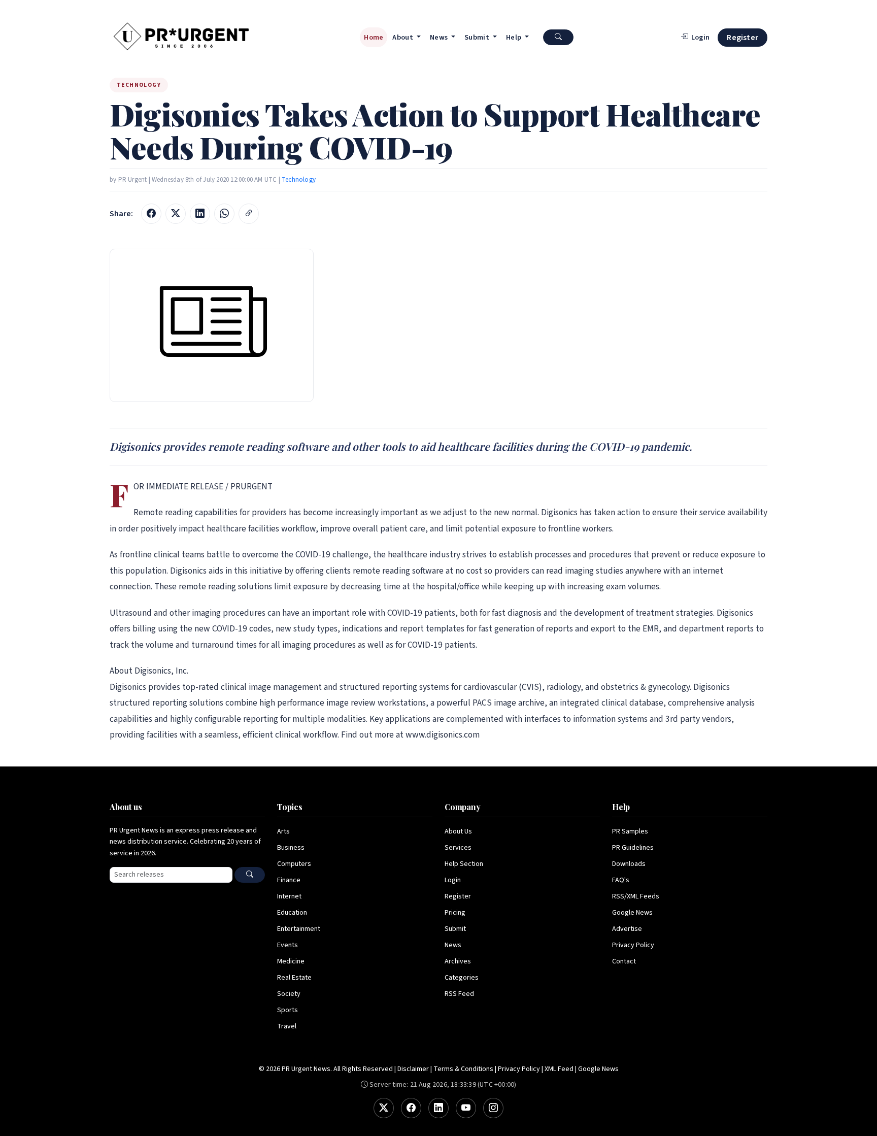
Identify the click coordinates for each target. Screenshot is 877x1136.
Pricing (455, 913)
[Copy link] (249, 214)
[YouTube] (466, 1108)
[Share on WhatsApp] (224, 214)
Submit (455, 929)
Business (291, 848)
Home (373, 37)
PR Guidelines (633, 848)
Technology (299, 179)
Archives (458, 961)
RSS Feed (459, 994)
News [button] (440, 37)
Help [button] (514, 37)
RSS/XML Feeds (635, 896)
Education (292, 913)
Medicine (291, 961)
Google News (632, 913)
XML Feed (559, 1069)
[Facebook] (411, 1108)
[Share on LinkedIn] (200, 214)
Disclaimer (413, 1069)
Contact (624, 961)
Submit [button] (477, 37)
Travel (286, 1026)
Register (742, 37)
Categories (462, 978)
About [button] (403, 37)
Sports (287, 1010)
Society (288, 994)
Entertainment (298, 929)
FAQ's (620, 880)
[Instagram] (493, 1108)
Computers (294, 864)
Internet (289, 896)
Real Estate (294, 978)
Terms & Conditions (463, 1069)
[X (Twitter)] (384, 1108)
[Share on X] (175, 214)
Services (458, 848)
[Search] (249, 875)
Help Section (464, 864)
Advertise (627, 929)
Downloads (629, 864)
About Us (458, 831)
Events (287, 945)
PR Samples (630, 831)
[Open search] (558, 37)
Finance (288, 880)
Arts (283, 831)
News (453, 945)
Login (453, 880)
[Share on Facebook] (151, 214)
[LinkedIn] (438, 1108)
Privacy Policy (633, 945)
